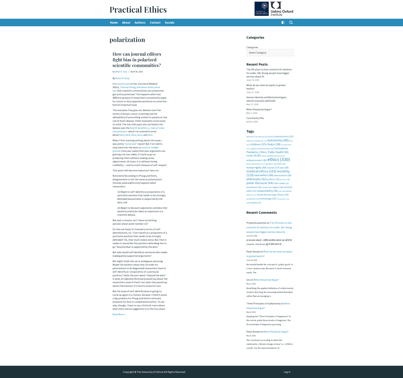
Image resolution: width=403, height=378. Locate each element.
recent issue (123, 83)
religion (277, 187)
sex (253, 195)
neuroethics (263, 175)
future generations (256, 164)
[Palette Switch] (283, 22)
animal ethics (283, 136)
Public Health (281, 183)
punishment (253, 187)
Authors (140, 22)
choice (273, 144)
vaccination (253, 202)
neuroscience (282, 175)
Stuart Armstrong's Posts (273, 194)
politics (273, 179)
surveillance (252, 199)
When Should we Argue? (259, 109)
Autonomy (278, 140)
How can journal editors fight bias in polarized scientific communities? (137, 59)
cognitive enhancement (261, 148)
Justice (273, 167)
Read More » (119, 314)
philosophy (256, 179)
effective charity (277, 156)
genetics (271, 164)
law (284, 167)
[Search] (291, 22)
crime (265, 156)
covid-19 (253, 155)
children (258, 144)
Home (114, 22)
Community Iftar (255, 118)
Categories (252, 47)
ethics (278, 159)
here (121, 134)
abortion (251, 136)
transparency (283, 199)
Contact (155, 22)
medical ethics (261, 171)
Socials (169, 22)
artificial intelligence (256, 141)
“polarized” (131, 143)
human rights (256, 167)
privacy (285, 179)
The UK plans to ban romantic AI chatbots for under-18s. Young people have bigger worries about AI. (269, 73)
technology (267, 198)
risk (281, 191)
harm (281, 163)
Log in (287, 371)
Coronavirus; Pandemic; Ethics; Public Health (267, 150)
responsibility (267, 191)
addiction (263, 137)
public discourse (259, 183)
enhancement (256, 160)
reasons (267, 187)
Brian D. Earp (121, 71)
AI (271, 136)
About (126, 22)
